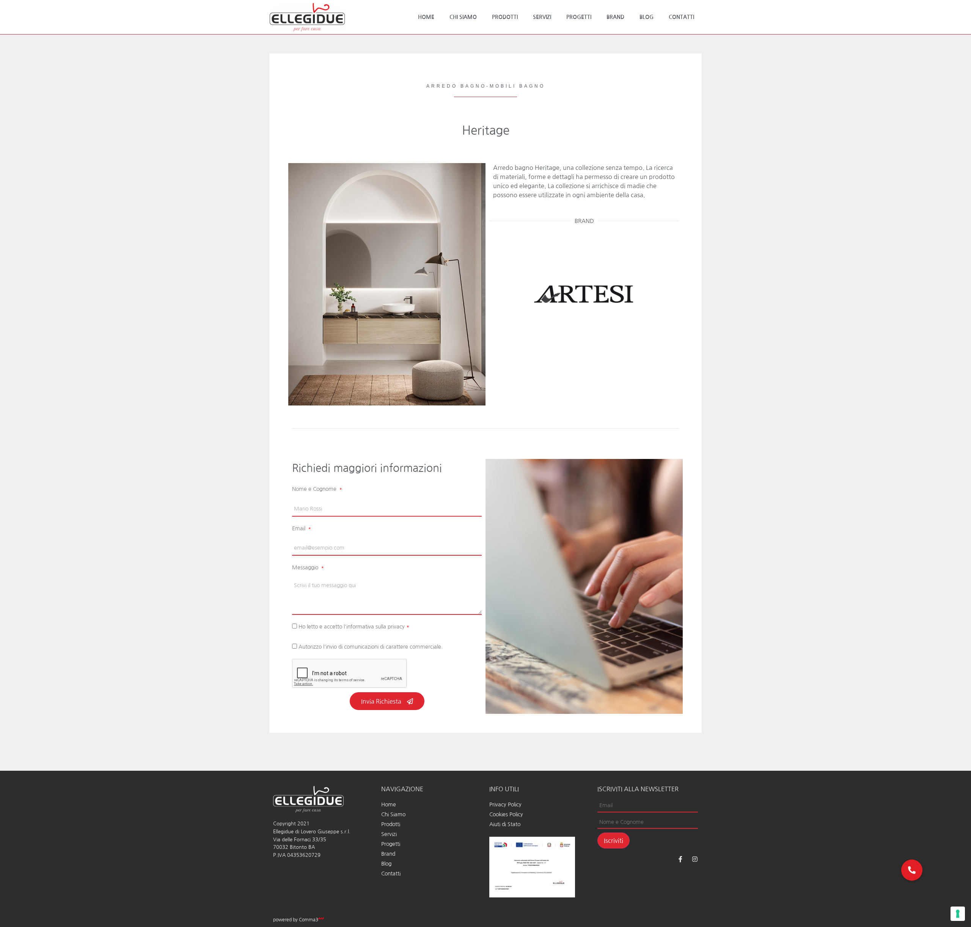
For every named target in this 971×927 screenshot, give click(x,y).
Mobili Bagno (517, 86)
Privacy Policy (505, 804)
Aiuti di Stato (504, 824)
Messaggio (306, 567)
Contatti (681, 17)
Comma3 (308, 920)
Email (299, 528)
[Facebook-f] (680, 859)
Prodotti (505, 17)
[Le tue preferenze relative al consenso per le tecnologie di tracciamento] (958, 914)
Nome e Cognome (315, 489)
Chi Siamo (463, 17)
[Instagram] (695, 859)
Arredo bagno (456, 86)
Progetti (578, 17)
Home (426, 17)
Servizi (542, 17)
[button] (911, 870)
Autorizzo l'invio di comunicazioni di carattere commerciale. (371, 646)
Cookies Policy (506, 814)
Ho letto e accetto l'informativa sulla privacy (354, 626)
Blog (646, 17)
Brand (615, 17)
